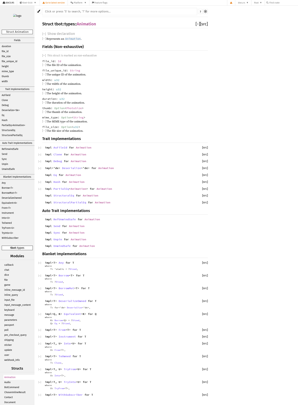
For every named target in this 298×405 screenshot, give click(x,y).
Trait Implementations (17, 89)
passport (9, 325)
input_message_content (17, 304)
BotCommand (11, 387)
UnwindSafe (8, 169)
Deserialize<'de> (11, 110)
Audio (7, 382)
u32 (56, 80)
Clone (5, 100)
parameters (10, 320)
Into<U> (6, 217)
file (6, 279)
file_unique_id (9, 61)
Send (4, 154)
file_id (5, 51)
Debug (5, 105)
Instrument (8, 212)
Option (59, 108)
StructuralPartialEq (12, 135)
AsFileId (6, 95)
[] (198, 24)
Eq (3, 115)
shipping (9, 340)
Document (10, 402)
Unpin (5, 164)
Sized (73, 269)
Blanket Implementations (17, 176)
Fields (17, 40)
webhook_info (12, 360)
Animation (10, 377)
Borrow (64, 275)
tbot (13, 248)
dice (6, 274)
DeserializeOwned (12, 197)
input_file (9, 299)
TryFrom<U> (8, 227)
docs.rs (241, 2)
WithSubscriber (10, 238)
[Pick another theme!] (38, 11)
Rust (256, 2)
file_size (6, 56)
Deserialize (71, 168)
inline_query (11, 294)
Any (4, 182)
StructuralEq (8, 130)
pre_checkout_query (15, 335)
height (5, 66)
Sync (4, 159)
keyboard (9, 309)
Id (59, 61)
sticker (8, 345)
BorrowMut (66, 288)
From (62, 329)
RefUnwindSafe (10, 149)
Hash (4, 120)
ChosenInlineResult (15, 392)
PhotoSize (74, 108)
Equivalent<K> (9, 202)
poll (6, 330)
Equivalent (72, 314)
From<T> (6, 207)
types (20, 248)
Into (67, 343)
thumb (5, 76)
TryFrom (70, 369)
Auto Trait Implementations (17, 143)
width (5, 81)
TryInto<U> (7, 233)
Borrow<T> (7, 187)
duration (6, 46)
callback (8, 264)
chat (6, 269)
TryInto (70, 382)
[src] (204, 24)
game (7, 284)
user (6, 355)
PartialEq (61, 188)
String (75, 70)
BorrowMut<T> (9, 192)
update (8, 350)
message (9, 315)
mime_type (8, 71)
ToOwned (7, 222)
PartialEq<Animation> (13, 125)
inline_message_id (14, 289)
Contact (8, 397)
